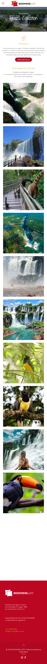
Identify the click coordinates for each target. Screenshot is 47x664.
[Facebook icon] (25, 657)
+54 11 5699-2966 (11, 629)
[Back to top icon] (23, 645)
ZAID (23, 654)
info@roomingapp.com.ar (14, 631)
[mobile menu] (3, 3)
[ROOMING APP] (23, 3)
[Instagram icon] (22, 657)
